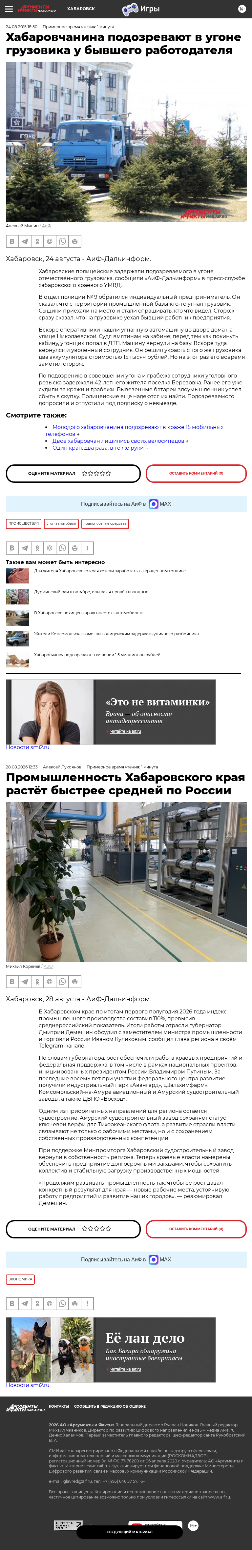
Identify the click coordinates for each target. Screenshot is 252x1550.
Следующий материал (130, 1532)
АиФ (46, 225)
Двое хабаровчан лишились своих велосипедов (118, 441)
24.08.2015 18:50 (21, 26)
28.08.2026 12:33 (22, 767)
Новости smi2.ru (28, 747)
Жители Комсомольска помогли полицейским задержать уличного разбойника (116, 633)
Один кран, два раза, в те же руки (98, 448)
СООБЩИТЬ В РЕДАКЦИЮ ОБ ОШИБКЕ (110, 1406)
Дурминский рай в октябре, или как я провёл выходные (91, 591)
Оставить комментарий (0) (196, 473)
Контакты (59, 1406)
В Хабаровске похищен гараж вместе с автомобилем (88, 612)
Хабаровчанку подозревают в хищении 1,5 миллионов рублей (97, 654)
